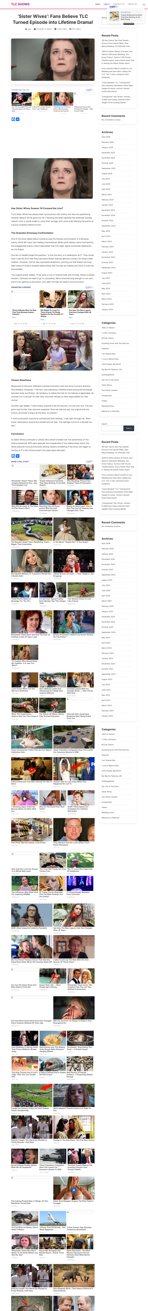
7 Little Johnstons (109, 333)
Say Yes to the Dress (110, 380)
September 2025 (108, 168)
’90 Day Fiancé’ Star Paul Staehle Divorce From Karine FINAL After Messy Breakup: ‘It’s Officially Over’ (116, 43)
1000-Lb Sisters (108, 328)
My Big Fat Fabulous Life (112, 369)
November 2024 (108, 215)
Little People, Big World (111, 364)
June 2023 (106, 283)
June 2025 (106, 184)
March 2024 (107, 241)
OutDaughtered (108, 375)
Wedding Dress (108, 406)
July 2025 (106, 179)
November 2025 (108, 158)
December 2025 (108, 153)
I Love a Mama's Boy (110, 359)
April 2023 (106, 294)
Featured (105, 348)
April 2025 (106, 189)
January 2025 (107, 205)
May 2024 (106, 231)
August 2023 (107, 273)
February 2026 (108, 142)
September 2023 (108, 267)
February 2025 (108, 200)
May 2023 (106, 288)
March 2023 (107, 299)
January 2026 (107, 147)
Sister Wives (107, 385)
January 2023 (107, 309)
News (97, 4)
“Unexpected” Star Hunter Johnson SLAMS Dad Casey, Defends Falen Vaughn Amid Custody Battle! (116, 100)
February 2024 (108, 247)
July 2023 (106, 278)
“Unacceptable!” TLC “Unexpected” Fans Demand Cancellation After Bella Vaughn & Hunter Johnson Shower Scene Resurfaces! (117, 87)
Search (104, 17)
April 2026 (106, 137)
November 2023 (108, 257)
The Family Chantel (109, 390)
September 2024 (108, 226)
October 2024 (107, 220)
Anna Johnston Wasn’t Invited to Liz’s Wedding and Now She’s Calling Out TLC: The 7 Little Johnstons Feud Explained (117, 72)
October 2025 (107, 163)
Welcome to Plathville (110, 411)
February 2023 (108, 304)
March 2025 (107, 194)
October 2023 (107, 262)
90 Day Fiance (107, 338)
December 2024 (108, 210)
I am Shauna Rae (108, 354)
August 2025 (107, 173)
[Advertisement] (52, 138)
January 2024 (107, 252)
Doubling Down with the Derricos (115, 343)
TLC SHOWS (20, 4)
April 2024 (106, 236)
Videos (107, 4)
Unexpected (107, 395)
